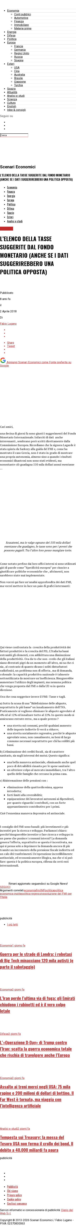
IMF (42, 890)
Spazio (11, 88)
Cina (16, 71)
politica (49, 890)
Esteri (10, 64)
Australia (19, 74)
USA (16, 67)
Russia (18, 57)
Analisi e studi (16, 95)
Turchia (18, 85)
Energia (11, 32)
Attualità (12, 92)
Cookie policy (14, 1199)
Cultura (11, 103)
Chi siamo (12, 1191)
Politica (11, 39)
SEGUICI (5, 887)
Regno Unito (21, 53)
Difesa (11, 35)
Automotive (21, 18)
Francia (18, 46)
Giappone (20, 81)
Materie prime (22, 28)
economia (30, 890)
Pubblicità (12, 1186)
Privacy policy (14, 1195)
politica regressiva (33, 893)
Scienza (12, 99)
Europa (11, 42)
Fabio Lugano (8, 323)
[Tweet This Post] (41, 333)
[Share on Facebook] (41, 330)
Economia (13, 10)
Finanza (19, 21)
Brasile (18, 78)
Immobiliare (21, 25)
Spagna (18, 60)
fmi (38, 890)
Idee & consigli (16, 110)
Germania (20, 49)
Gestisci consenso (17, 1203)
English (11, 106)
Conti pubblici (22, 14)
